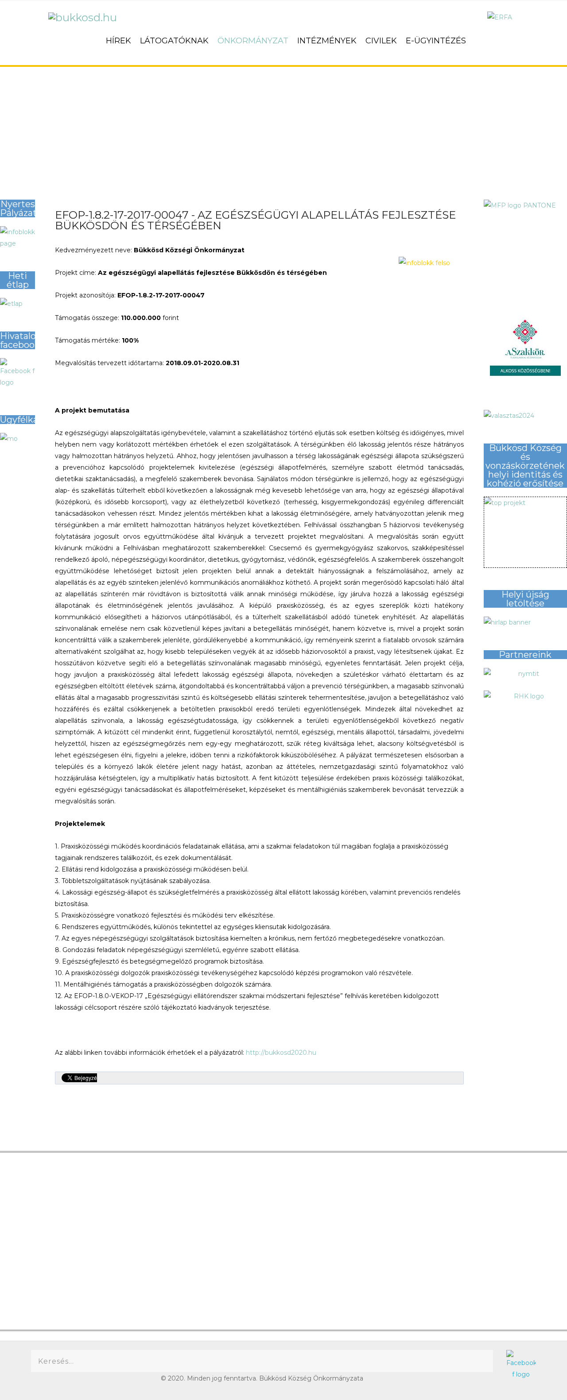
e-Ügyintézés (436, 41)
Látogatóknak (174, 41)
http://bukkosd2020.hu (281, 1053)
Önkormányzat (252, 41)
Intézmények (327, 41)
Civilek (381, 41)
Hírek (118, 41)
